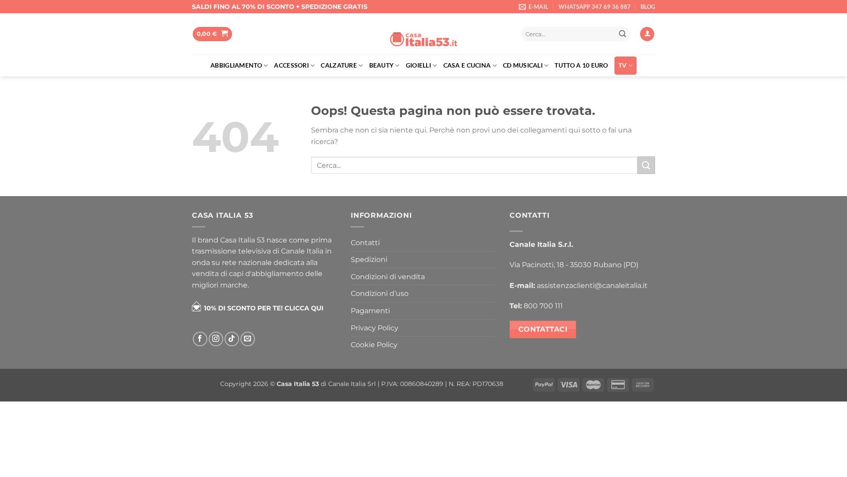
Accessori (291, 65)
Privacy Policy (374, 328)
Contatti (365, 242)
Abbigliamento (236, 65)
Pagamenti (370, 311)
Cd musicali (523, 65)
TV (622, 65)
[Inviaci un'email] (247, 339)
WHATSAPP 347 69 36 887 (594, 6)
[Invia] (622, 34)
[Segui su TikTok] (232, 339)
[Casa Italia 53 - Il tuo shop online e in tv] (423, 34)
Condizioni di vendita (388, 277)
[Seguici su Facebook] (200, 339)
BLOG (648, 6)
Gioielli (418, 65)
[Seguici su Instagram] (216, 339)
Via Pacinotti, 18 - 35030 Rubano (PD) (574, 265)
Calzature (339, 65)
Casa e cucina (467, 65)
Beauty (381, 65)
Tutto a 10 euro (581, 65)
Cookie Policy (374, 345)
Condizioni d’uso (380, 293)
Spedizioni (369, 259)
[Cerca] (505, 34)
